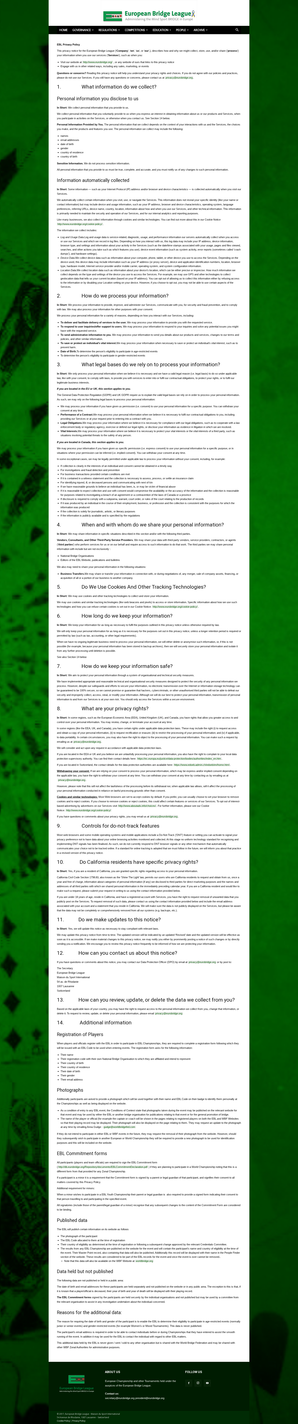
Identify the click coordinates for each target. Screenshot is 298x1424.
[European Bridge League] (149, 15)
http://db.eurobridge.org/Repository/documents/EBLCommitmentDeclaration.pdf (102, 1166)
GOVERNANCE (81, 30)
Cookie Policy (63, 1420)
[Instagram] (198, 1383)
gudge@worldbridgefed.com (119, 1126)
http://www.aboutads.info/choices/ (137, 805)
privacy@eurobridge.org (179, 77)
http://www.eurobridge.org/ (97, 62)
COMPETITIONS (135, 30)
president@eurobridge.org (149, 1398)
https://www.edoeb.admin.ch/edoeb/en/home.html (201, 764)
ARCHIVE (199, 30)
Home (63, 30)
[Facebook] (188, 1383)
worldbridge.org (144, 1260)
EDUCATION (160, 30)
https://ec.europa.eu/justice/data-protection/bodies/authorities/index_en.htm (179, 758)
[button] (237, 30)
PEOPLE (181, 30)
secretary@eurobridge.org (120, 1398)
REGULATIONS (108, 30)
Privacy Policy (78, 1420)
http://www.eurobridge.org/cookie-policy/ (79, 224)
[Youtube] (207, 1383)
